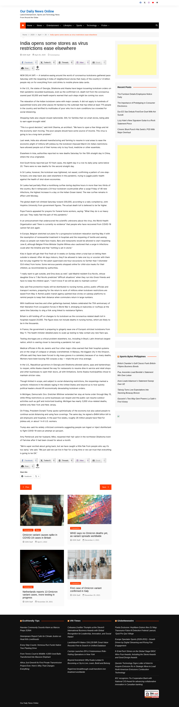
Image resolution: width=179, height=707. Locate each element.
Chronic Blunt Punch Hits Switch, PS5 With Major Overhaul (136, 131)
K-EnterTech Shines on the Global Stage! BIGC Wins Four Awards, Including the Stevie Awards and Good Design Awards (135, 654)
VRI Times (75, 621)
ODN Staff (26, 55)
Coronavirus (55, 55)
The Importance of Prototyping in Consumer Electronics (136, 104)
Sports (79, 25)
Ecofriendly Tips (30, 621)
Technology (92, 25)
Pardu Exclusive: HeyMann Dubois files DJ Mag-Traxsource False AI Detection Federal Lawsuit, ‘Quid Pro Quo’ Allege (136, 630)
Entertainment (53, 25)
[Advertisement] (137, 59)
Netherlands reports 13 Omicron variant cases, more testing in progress (40, 594)
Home (29, 25)
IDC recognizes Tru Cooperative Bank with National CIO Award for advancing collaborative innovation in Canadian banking (135, 681)
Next (104, 487)
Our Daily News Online (37, 11)
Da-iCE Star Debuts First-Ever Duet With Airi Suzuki (137, 113)
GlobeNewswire (125, 621)
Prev (27, 487)
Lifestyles (67, 25)
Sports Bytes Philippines (133, 356)
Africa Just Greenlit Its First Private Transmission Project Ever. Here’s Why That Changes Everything (41, 666)
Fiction (104, 25)
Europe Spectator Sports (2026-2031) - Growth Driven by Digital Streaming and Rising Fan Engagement (135, 642)
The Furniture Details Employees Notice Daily (135, 95)
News (39, 25)
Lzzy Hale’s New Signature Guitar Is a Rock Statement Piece (136, 122)
